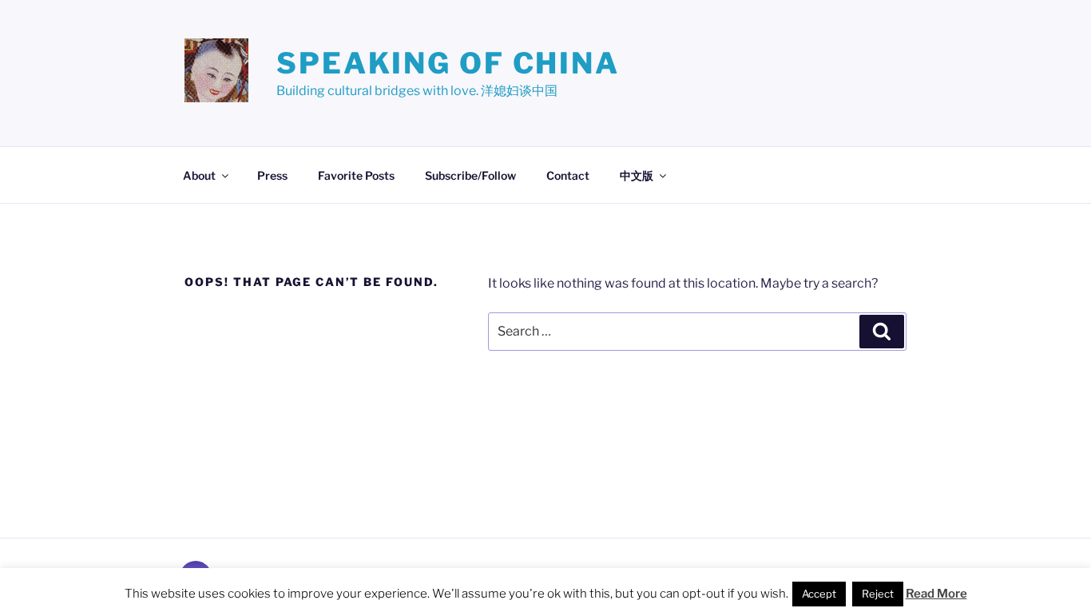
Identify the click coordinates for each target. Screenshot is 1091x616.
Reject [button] (878, 593)
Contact (567, 175)
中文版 (636, 175)
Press (272, 175)
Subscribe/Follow (470, 175)
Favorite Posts (356, 175)
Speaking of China (448, 63)
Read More (936, 593)
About (199, 175)
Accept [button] (819, 593)
